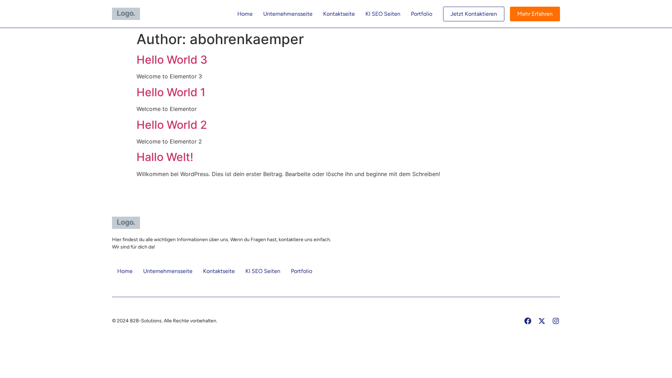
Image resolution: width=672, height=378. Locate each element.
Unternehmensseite (288, 13)
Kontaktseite (339, 13)
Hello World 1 (170, 92)
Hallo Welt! (164, 157)
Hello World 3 (172, 59)
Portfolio (421, 13)
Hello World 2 (171, 125)
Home (245, 13)
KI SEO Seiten (382, 13)
